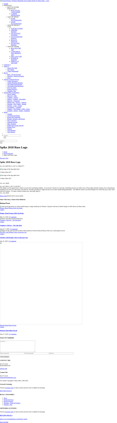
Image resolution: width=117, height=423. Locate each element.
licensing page (9, 388)
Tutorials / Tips (8, 404)
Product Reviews (9, 400)
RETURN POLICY (6, 391)
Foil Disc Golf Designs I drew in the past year (13, 232)
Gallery (2, 210)
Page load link (4, 422)
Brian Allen (3, 196)
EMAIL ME (3, 368)
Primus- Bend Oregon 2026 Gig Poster (11, 208)
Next (6, 158)
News (5, 398)
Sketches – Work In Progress (12, 403)
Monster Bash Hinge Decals (8, 325)
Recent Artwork (8, 401)
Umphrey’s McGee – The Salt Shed (10, 220)
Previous (2, 158)
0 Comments (12, 217)
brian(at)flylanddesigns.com (8, 377)
